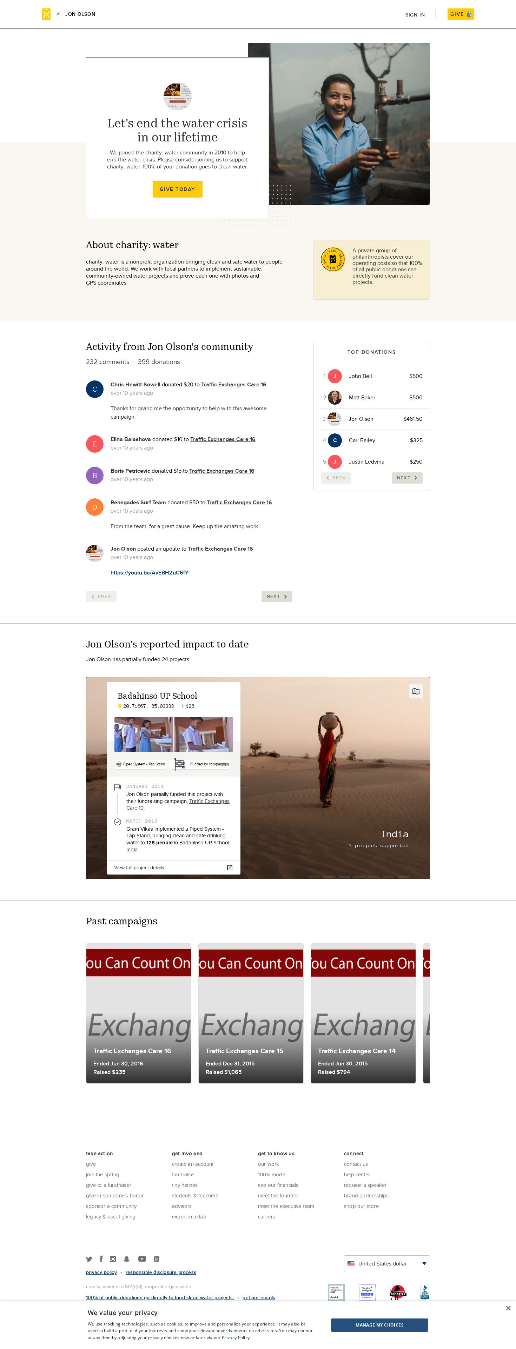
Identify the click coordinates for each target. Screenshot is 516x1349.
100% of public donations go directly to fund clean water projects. (160, 1297)
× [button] (508, 1308)
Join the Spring (102, 1174)
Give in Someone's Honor (115, 1195)
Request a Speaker (365, 1185)
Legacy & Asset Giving (110, 1216)
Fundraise (183, 1174)
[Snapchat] (126, 1259)
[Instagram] (113, 1259)
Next (273, 596)
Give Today (178, 189)
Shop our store (361, 1206)
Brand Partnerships (366, 1195)
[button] (362, 1325)
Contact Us (356, 1164)
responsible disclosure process (161, 1272)
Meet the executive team (286, 1206)
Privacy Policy (236, 1338)
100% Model (272, 1174)
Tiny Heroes (185, 1185)
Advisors (182, 1206)
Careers (266, 1216)
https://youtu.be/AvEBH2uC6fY (149, 573)
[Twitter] (89, 1259)
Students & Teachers (195, 1195)
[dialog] (258, 1325)
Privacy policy (101, 1272)
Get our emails (259, 1297)
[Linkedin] (156, 1259)
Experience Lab (189, 1216)
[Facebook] (101, 1259)
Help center (357, 1174)
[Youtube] (142, 1259)
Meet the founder (278, 1195)
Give (91, 1164)
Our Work (268, 1164)
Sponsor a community (111, 1206)
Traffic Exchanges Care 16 (233, 384)
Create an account (192, 1164)
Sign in (415, 14)
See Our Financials (278, 1185)
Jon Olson (123, 549)
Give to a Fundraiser (108, 1185)
